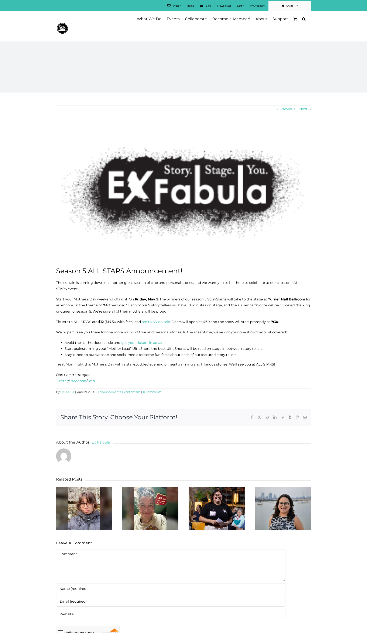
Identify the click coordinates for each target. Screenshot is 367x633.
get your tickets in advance (144, 343)
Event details (131, 392)
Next (303, 109)
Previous (288, 109)
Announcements (109, 392)
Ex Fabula (67, 392)
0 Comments (152, 392)
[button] (304, 18)
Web (91, 381)
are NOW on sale (156, 322)
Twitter (62, 381)
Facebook (77, 381)
